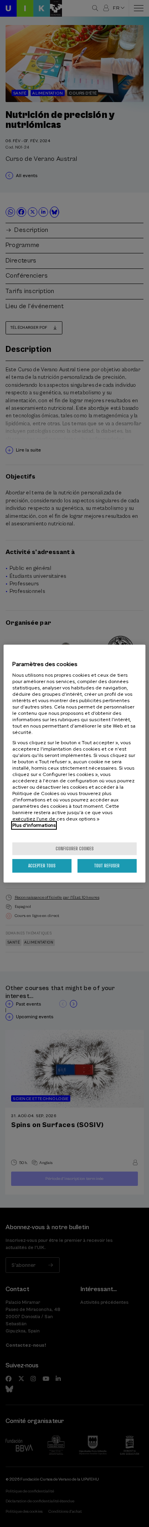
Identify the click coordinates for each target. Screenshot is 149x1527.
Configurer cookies (75, 848)
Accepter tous (42, 866)
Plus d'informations (34, 825)
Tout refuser (107, 866)
